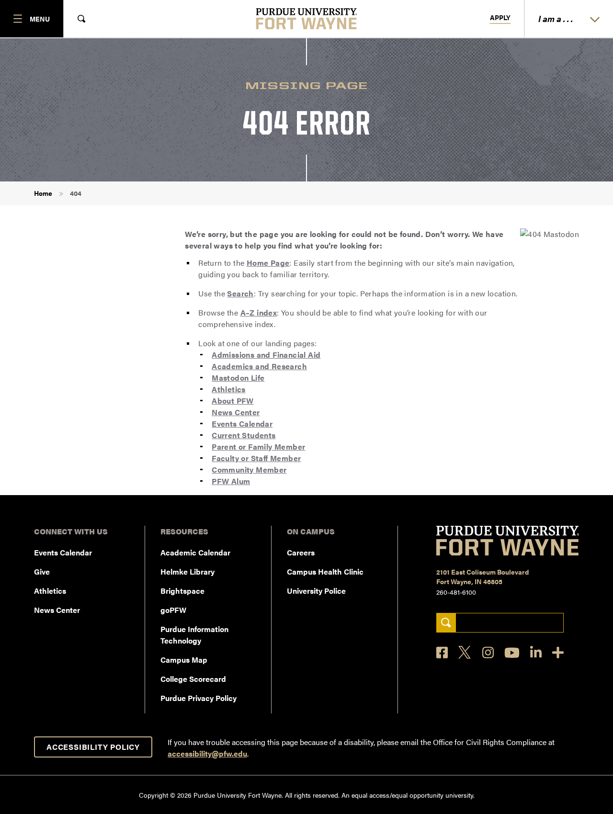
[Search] (446, 623)
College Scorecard (193, 678)
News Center (236, 412)
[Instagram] (488, 652)
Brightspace (182, 590)
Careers (301, 552)
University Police (316, 590)
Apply (500, 17)
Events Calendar (242, 423)
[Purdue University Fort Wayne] (306, 18)
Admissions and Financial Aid (266, 354)
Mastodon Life (238, 377)
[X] (465, 652)
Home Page (268, 262)
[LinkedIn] (536, 652)
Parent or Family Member (258, 446)
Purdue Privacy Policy (198, 697)
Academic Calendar (195, 552)
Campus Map (183, 659)
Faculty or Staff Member (256, 458)
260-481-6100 (456, 592)
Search (240, 293)
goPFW (173, 609)
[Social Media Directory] (558, 652)
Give (42, 571)
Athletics (229, 389)
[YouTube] (512, 652)
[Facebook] (442, 652)
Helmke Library (187, 571)
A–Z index (258, 312)
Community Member (249, 469)
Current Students (243, 435)
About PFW (233, 400)
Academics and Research (259, 366)
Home (43, 193)
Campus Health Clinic (325, 571)
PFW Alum (231, 480)
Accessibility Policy (93, 746)
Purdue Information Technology (194, 634)
